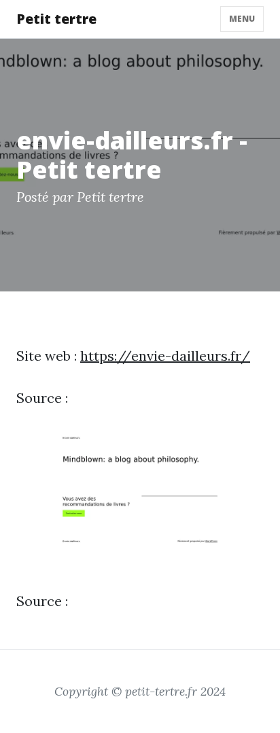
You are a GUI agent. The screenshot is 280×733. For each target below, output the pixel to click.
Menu (242, 18)
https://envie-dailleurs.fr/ (165, 355)
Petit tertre (56, 19)
